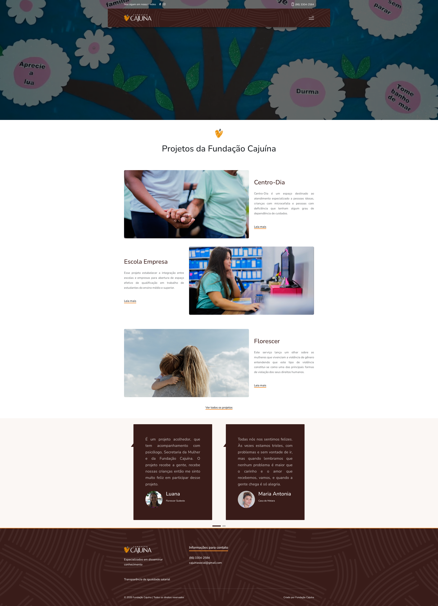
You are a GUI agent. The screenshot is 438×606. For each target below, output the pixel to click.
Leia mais (260, 227)
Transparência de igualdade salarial (147, 579)
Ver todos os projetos (219, 407)
